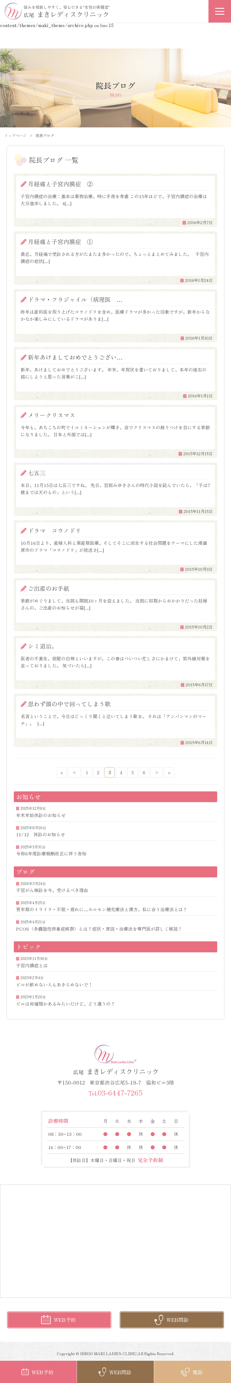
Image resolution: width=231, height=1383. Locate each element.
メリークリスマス (51, 415)
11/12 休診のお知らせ (40, 834)
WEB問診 (177, 1319)
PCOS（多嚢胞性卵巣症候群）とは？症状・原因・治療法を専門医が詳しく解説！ (99, 928)
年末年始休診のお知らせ (41, 815)
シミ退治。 (42, 646)
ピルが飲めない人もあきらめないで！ (54, 984)
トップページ (15, 135)
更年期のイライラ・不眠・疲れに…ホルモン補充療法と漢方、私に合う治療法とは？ (101, 909)
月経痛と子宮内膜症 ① (60, 241)
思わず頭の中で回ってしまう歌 (72, 704)
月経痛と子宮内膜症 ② (60, 184)
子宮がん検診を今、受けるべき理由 (52, 890)
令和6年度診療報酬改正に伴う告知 (51, 853)
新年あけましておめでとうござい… (75, 357)
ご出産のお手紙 (48, 588)
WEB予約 (65, 1319)
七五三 (37, 472)
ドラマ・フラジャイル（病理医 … (75, 299)
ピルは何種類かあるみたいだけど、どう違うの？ (65, 1003)
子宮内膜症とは (32, 965)
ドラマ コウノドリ (54, 530)
